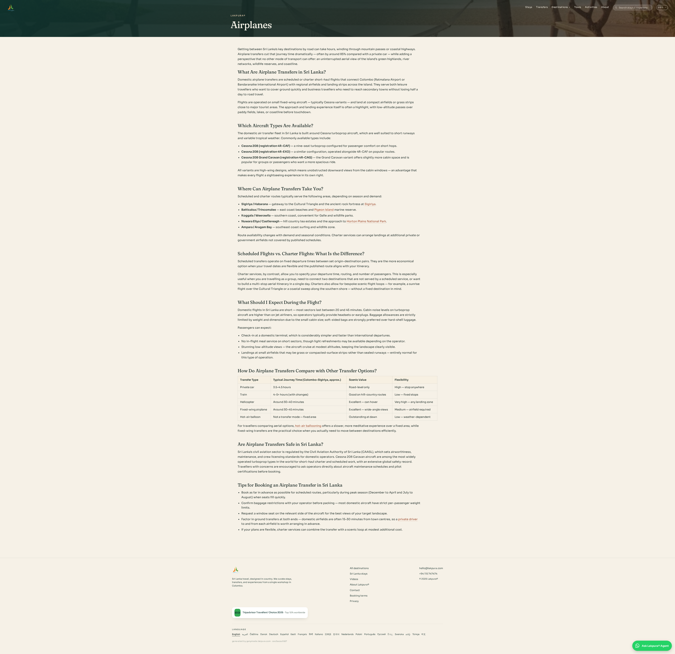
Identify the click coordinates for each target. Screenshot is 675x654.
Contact (355, 590)
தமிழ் (408, 634)
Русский (381, 634)
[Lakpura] (11, 7)
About (605, 7)
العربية (245, 634)
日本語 (328, 634)
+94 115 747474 (428, 573)
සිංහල (390, 634)
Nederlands (347, 634)
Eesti (293, 634)
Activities (591, 7)
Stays (528, 7)
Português (369, 634)
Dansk (263, 634)
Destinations (561, 7)
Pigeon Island (324, 210)
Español (284, 634)
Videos (354, 579)
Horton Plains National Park (366, 221)
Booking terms (358, 595)
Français (302, 634)
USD (662, 7)
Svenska (399, 634)
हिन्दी (311, 634)
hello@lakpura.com (431, 568)
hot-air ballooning (308, 426)
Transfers (542, 7)
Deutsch (273, 634)
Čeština (254, 634)
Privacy (354, 601)
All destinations (359, 568)
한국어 (336, 634)
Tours (577, 7)
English (236, 634)
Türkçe (415, 634)
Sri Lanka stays (358, 573)
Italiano (319, 634)
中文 (423, 634)
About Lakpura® (359, 584)
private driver (408, 519)
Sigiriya (370, 204)
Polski (359, 634)
